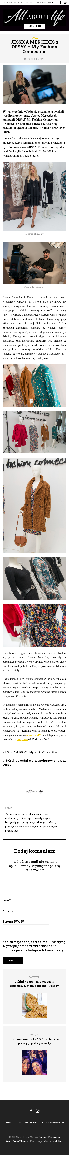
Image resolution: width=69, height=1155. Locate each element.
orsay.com (22, 739)
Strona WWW (13, 921)
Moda (35, 38)
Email (8, 911)
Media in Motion (53, 1141)
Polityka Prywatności (53, 1122)
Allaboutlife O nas (30, 2)
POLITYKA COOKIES (28, 1122)
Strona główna (10, 2)
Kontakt (46, 2)
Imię (7, 900)
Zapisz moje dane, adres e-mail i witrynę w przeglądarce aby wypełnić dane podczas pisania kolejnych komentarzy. (34, 946)
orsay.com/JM (33, 735)
